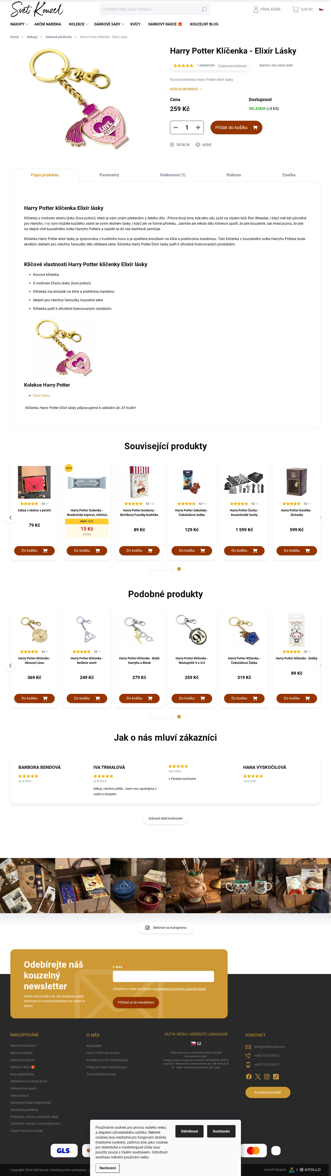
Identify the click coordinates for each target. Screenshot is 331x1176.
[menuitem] (20, 24)
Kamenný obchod (22, 1060)
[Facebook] (248, 1076)
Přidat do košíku (231, 127)
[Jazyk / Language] (321, 9)
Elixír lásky (41, 395)
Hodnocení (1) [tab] (173, 175)
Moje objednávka (22, 1074)
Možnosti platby (21, 1053)
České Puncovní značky (26, 1131)
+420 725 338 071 (267, 1055)
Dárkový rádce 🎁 (22, 1067)
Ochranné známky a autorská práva (35, 1123)
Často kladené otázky (101, 1074)
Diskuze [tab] (234, 175)
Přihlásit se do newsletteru (136, 1002)
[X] (257, 1076)
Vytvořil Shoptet (275, 1169)
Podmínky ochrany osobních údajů (34, 1117)
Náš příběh (94, 1046)
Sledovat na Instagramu (169, 927)
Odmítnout (189, 1131)
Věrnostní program (23, 1088)
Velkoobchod (19, 1095)
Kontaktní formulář (268, 1092)
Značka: (276, 65)
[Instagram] (266, 1076)
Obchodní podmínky (24, 1110)
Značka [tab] (289, 175)
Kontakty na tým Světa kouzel (107, 1060)
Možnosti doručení (23, 1045)
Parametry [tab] (109, 175)
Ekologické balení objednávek (30, 1102)
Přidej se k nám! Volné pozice (106, 1067)
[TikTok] (275, 1076)
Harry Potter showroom (103, 1053)
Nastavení (108, 1168)
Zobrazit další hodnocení (165, 818)
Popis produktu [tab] (45, 175)
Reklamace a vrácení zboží (28, 1081)
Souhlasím (221, 1131)
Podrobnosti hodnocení (232, 65)
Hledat (204, 9)
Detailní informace (184, 89)
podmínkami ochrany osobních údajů (180, 989)
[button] (152, 568)
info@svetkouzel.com (269, 1047)
